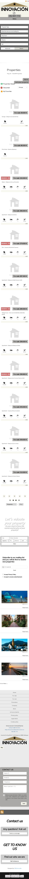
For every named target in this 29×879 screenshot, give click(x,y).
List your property (14, 712)
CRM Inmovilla (17, 868)
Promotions (14, 702)
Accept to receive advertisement (13, 577)
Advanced (7, 48)
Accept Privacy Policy (10, 574)
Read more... (25, 607)
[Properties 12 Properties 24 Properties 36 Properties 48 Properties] (12, 504)
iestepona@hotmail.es (14, 727)
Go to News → (4, 683)
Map (2, 747)
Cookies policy (14, 722)
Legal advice (14, 718)
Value (14, 543)
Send (14, 570)
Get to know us (14, 861)
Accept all (8, 876)
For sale (14, 695)
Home (14, 692)
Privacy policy (14, 715)
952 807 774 (14, 731)
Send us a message (14, 833)
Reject (21, 876)
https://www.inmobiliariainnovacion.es (14, 729)
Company (14, 705)
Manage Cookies (15, 876)
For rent (15, 699)
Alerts (14, 709)
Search (21, 48)
